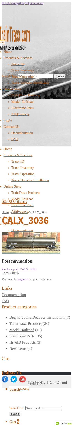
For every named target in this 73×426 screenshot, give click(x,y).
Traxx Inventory (22, 70)
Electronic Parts (22, 108)
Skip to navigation (13, 3)
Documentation (22, 133)
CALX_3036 (19, 212)
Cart (14, 421)
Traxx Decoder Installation (30, 83)
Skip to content (34, 3)
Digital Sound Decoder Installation (37, 317)
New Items (17, 348)
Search (60, 76)
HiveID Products (22, 342)
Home (8, 52)
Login (8, 120)
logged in (23, 279)
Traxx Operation (22, 77)
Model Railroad (22, 102)
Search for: (9, 76)
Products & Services (18, 58)
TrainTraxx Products (25, 95)
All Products (20, 114)
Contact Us (11, 127)
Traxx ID (17, 64)
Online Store (12, 89)
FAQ (14, 139)
